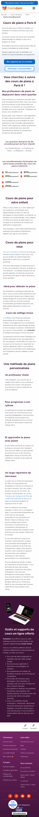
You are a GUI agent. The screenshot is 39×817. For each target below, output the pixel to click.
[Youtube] (22, 796)
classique (23, 491)
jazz (27, 499)
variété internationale (13, 499)
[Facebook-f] (10, 796)
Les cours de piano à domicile (14, 252)
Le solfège (7, 318)
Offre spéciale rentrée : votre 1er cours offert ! (19, 3)
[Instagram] (16, 796)
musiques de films (22, 496)
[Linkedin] (29, 796)
